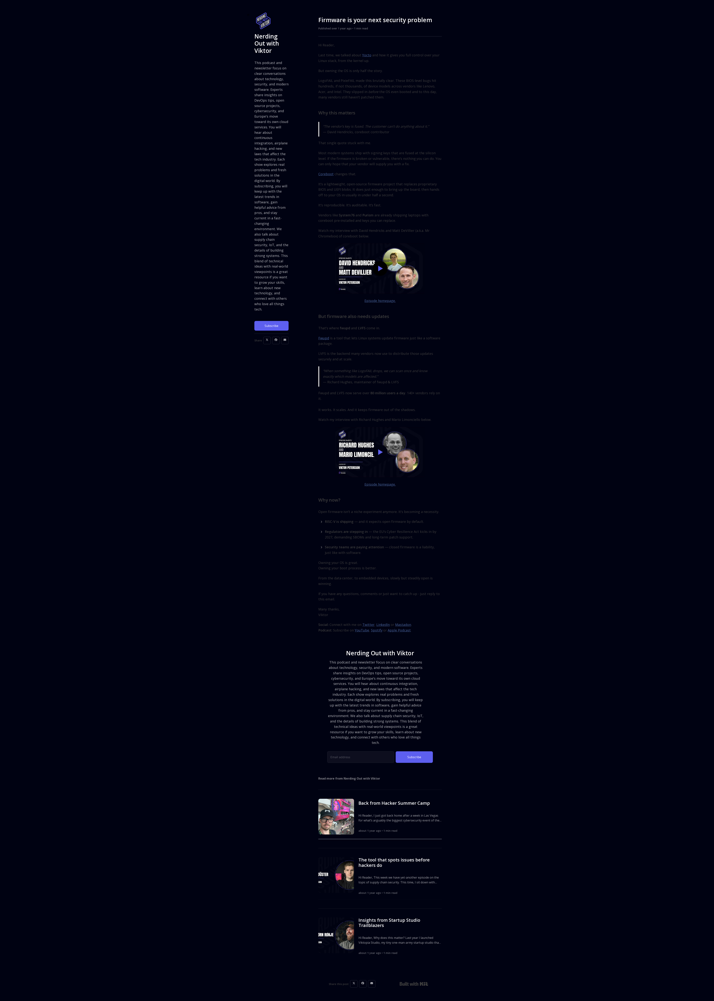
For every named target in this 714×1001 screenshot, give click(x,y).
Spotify (376, 630)
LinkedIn (383, 624)
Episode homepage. (380, 300)
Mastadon (403, 624)
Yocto (366, 55)
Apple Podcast (399, 630)
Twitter (368, 624)
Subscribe (271, 326)
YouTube (362, 630)
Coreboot (326, 174)
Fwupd (323, 338)
